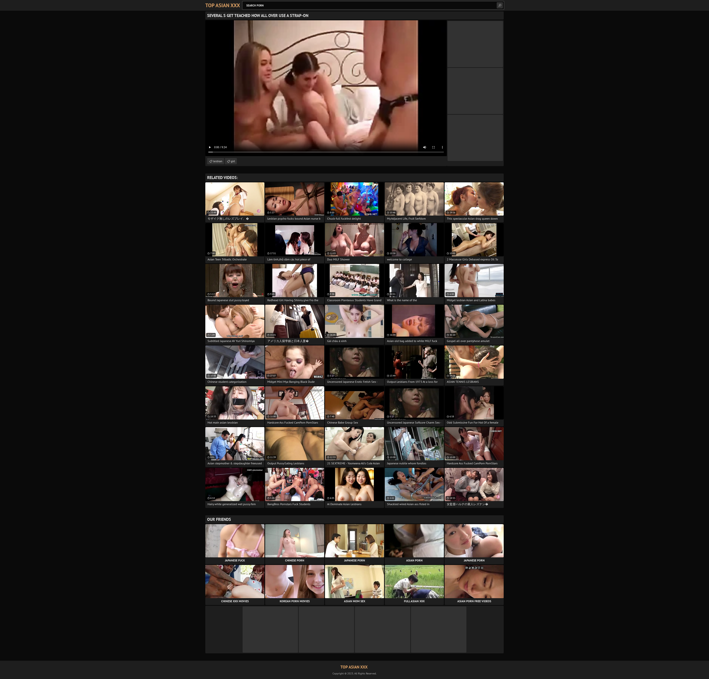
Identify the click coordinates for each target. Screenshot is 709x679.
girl (233, 161)
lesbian (217, 161)
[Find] (500, 5)
